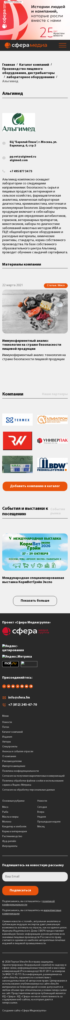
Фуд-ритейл (9, 841)
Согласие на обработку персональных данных (28, 789)
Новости (7, 722)
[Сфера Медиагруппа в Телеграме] (17, 687)
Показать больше (35, 601)
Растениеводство (12, 836)
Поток (5, 727)
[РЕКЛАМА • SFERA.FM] (35, 37)
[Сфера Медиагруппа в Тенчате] (22, 687)
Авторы (6, 741)
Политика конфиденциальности (20, 771)
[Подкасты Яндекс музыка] (31, 687)
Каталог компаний (12, 732)
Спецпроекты (9, 746)
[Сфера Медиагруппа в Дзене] (4, 687)
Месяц (41, 826)
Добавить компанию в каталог (35, 486)
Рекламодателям (12, 761)
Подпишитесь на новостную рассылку (33, 865)
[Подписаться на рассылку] (26, 687)
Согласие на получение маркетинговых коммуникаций (33, 776)
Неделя (41, 817)
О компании (9, 756)
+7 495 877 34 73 (21, 171)
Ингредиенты (9, 846)
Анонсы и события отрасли (17, 751)
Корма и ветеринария (14, 831)
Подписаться (20, 890)
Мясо (5, 807)
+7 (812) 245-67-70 (22, 705)
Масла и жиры (10, 817)
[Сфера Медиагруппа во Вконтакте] (8, 687)
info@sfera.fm (19, 697)
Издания (7, 737)
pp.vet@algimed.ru (23, 156)
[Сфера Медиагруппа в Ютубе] (13, 687)
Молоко (6, 821)
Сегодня (42, 807)
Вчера (40, 812)
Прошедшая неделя (48, 821)
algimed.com (19, 160)
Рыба (5, 812)
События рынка (57, 511)
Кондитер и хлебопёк (14, 826)
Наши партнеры (55, 394)
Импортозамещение (13, 766)
